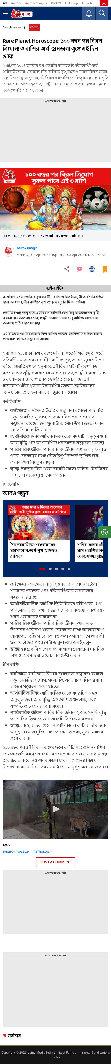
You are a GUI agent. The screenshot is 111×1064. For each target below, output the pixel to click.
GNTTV (56, 3)
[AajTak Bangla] (22, 13)
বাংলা (5, 3)
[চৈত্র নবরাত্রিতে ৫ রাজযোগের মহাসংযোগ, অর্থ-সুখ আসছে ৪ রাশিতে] (39, 522)
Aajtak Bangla (27, 248)
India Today (90, 3)
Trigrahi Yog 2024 (16, 851)
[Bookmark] (105, 271)
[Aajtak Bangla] (8, 250)
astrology (42, 851)
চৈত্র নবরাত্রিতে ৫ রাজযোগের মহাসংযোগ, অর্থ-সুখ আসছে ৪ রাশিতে (34, 550)
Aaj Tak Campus (36, 3)
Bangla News (12, 28)
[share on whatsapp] (104, 532)
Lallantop (71, 3)
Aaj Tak (16, 3)
